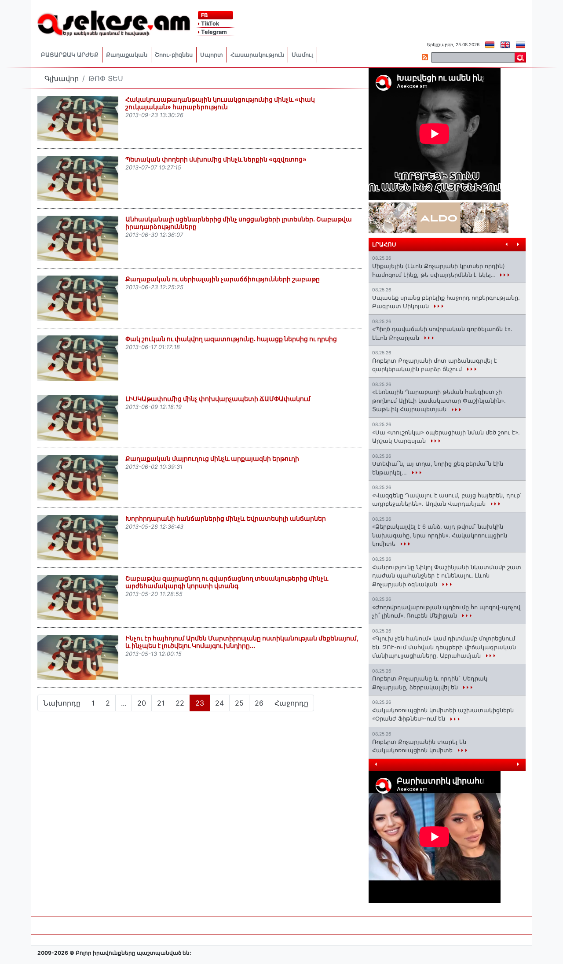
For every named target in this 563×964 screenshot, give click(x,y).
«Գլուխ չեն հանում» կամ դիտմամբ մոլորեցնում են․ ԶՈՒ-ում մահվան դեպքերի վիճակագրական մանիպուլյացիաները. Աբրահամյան (444, 647)
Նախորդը (61, 703)
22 (179, 703)
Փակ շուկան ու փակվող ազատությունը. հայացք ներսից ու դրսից (231, 338)
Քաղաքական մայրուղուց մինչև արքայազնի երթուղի (212, 458)
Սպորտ (211, 55)
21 (161, 703)
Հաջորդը (291, 703)
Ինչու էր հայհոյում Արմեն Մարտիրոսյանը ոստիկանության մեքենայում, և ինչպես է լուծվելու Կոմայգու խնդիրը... (241, 641)
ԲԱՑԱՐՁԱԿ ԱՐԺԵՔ (70, 55)
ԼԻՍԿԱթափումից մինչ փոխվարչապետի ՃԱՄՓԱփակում (218, 398)
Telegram (213, 32)
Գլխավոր (61, 78)
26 (259, 703)
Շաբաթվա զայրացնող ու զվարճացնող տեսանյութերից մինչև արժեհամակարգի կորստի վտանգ (226, 581)
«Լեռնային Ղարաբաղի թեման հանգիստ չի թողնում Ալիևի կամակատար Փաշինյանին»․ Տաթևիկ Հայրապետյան (438, 400)
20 (141, 703)
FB (204, 15)
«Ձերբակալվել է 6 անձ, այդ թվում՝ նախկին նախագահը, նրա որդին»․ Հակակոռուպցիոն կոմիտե (439, 535)
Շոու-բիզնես (174, 55)
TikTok (209, 23)
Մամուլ (302, 55)
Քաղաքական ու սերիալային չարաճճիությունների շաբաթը (222, 279)
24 (219, 703)
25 (239, 703)
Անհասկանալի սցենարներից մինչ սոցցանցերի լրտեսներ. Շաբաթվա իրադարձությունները (238, 222)
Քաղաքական (126, 55)
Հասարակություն (257, 55)
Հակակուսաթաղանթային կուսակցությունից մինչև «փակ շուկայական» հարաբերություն (220, 103)
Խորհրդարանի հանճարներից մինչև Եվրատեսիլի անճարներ (225, 518)
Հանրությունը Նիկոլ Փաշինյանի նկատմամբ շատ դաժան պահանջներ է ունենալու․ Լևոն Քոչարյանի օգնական (446, 575)
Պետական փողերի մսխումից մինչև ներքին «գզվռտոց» (216, 159)
